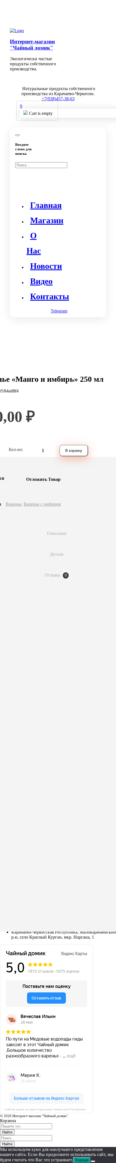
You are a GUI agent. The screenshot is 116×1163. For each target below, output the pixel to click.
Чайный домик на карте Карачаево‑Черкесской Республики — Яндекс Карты (49, 1109)
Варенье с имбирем (42, 504)
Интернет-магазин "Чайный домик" (32, 45)
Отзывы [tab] (56, 575)
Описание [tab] (56, 533)
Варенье (13, 504)
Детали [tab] (57, 554)
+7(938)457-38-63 (58, 98)
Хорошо (81, 1160)
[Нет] (93, 1161)
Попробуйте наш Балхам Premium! (58, 12)
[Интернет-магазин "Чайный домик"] (17, 30)
